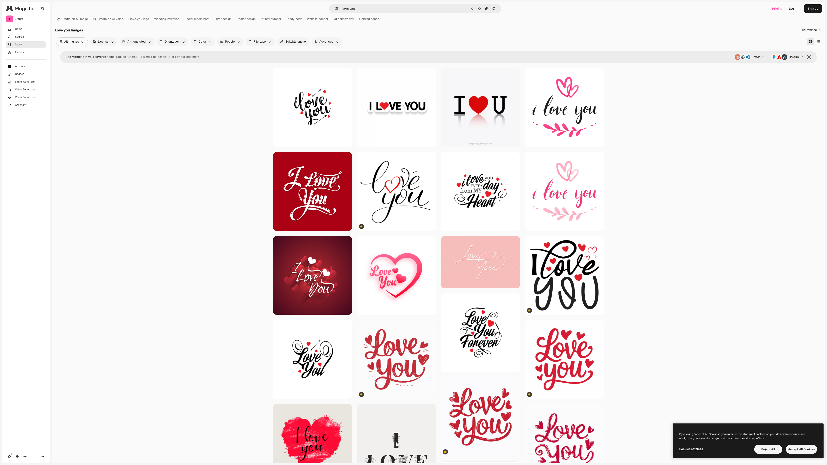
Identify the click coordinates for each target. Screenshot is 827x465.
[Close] (808, 57)
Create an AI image (74, 19)
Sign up (813, 9)
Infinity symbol (271, 19)
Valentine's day (343, 19)
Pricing (777, 9)
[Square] (818, 41)
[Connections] (9, 456)
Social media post (197, 19)
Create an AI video (110, 19)
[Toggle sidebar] (42, 8)
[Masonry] (810, 41)
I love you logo (138, 19)
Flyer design (223, 19)
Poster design (246, 19)
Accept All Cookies (801, 449)
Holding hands (369, 19)
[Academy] (17, 456)
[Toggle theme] (25, 456)
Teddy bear (294, 19)
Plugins (794, 57)
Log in (793, 9)
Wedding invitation (166, 19)
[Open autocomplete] (335, 8)
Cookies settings (691, 449)
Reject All (768, 449)
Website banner (317, 19)
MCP (757, 57)
